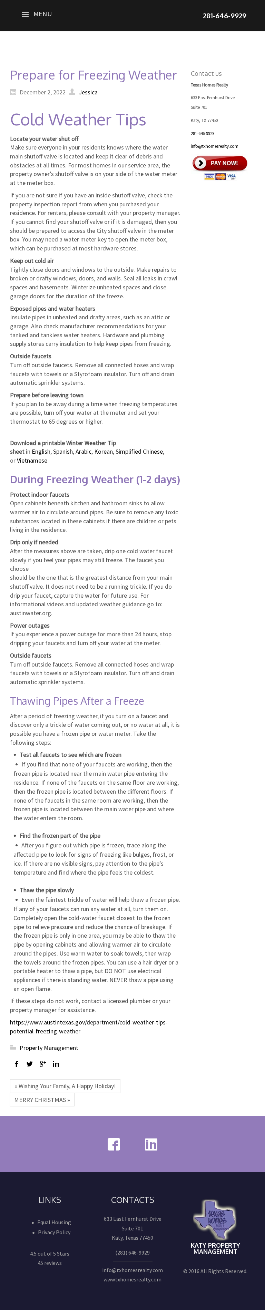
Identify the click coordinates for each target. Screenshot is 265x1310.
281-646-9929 (202, 133)
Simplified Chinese (139, 451)
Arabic (83, 451)
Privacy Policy (54, 1232)
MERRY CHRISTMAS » (42, 1100)
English (41, 451)
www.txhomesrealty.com (132, 1279)
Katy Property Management (215, 1248)
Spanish (63, 451)
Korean (103, 451)
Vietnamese (33, 460)
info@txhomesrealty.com (214, 146)
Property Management (49, 1048)
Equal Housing (54, 1222)
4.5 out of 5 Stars (49, 1253)
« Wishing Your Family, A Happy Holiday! (65, 1086)
